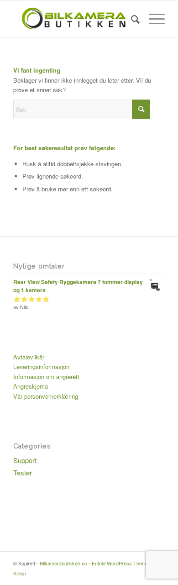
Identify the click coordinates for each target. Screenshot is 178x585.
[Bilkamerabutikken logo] (73, 18)
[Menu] (152, 18)
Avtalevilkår (28, 357)
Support (25, 460)
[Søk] (131, 18)
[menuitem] (131, 18)
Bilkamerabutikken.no (63, 563)
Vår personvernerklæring (45, 396)
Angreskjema (30, 386)
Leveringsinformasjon (41, 366)
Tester (22, 472)
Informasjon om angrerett (46, 376)
